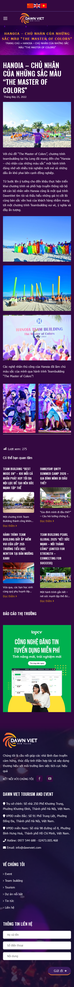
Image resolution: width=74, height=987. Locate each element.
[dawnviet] (32, 18)
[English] (37, 5)
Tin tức (9, 901)
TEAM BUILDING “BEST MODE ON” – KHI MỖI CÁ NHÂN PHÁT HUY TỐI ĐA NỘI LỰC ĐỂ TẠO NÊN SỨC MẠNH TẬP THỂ (18, 478)
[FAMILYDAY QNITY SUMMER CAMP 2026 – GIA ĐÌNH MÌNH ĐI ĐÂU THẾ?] (55, 497)
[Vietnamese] (43, 5)
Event (8, 874)
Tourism (10, 887)
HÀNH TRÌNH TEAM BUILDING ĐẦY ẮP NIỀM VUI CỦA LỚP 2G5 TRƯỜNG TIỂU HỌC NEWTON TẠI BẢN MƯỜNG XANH (18, 546)
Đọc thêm (9, 526)
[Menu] (5, 18)
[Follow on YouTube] (51, 779)
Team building (14, 881)
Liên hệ (9, 907)
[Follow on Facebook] (40, 779)
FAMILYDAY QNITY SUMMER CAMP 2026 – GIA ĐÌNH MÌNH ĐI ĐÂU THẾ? (54, 475)
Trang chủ (13, 43)
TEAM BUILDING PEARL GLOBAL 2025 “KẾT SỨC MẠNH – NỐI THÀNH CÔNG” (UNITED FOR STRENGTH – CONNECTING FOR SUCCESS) (54, 548)
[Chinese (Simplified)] (30, 5)
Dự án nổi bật (14, 894)
